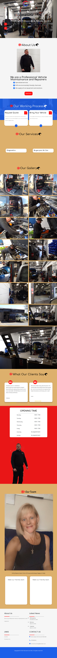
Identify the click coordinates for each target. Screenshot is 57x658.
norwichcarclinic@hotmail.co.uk (27, 9)
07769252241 (33, 640)
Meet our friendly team (16, 580)
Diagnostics (11, 150)
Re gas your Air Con (41, 150)
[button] (13, 12)
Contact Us (7, 639)
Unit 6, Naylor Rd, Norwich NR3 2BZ (38, 636)
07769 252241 (40, 7)
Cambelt (32, 626)
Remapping (33, 618)
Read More (28, 93)
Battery (32, 622)
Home (6, 636)
